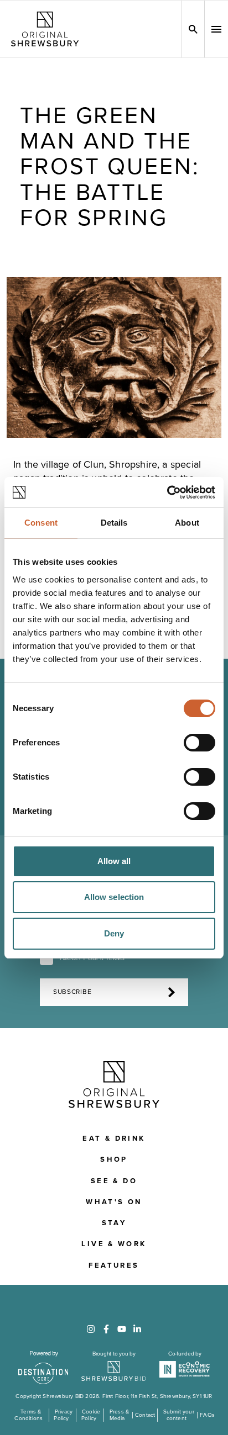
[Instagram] (90, 1329)
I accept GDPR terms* (93, 958)
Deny (114, 933)
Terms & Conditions (28, 1415)
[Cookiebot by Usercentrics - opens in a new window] (166, 492)
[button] (216, 29)
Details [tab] (114, 522)
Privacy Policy (63, 1415)
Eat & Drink (113, 1138)
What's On (114, 1202)
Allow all (114, 861)
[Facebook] (106, 1329)
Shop (114, 1159)
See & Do (114, 1181)
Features (114, 1265)
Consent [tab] (41, 522)
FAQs (207, 1415)
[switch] (199, 742)
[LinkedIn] (137, 1329)
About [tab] (187, 522)
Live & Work (113, 1244)
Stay (114, 1223)
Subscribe (72, 992)
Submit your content (178, 1415)
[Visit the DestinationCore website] (43, 1367)
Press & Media (119, 1415)
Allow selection (114, 897)
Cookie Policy (90, 1415)
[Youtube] (121, 1329)
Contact (145, 1415)
